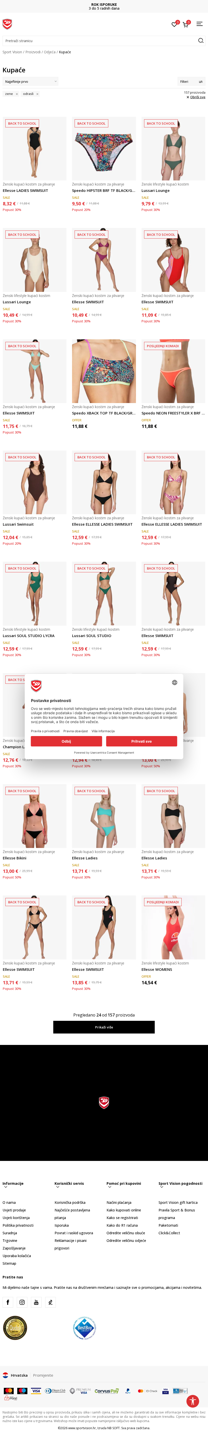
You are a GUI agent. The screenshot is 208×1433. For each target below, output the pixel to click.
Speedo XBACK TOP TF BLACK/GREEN (104, 412)
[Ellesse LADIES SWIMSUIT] (34, 148)
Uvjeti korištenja (16, 1217)
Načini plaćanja (119, 1202)
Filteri (184, 81)
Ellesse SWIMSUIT (88, 301)
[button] (104, 41)
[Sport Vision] (7, 23)
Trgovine (10, 1240)
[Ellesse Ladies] (104, 816)
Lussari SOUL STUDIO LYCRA (29, 635)
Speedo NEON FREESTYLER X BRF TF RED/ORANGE (173, 412)
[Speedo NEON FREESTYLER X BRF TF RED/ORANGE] (173, 371)
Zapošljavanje (14, 1248)
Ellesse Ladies (85, 857)
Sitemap (9, 1263)
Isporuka (62, 1225)
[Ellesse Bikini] (34, 816)
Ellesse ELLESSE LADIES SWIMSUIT (102, 524)
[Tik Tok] (50, 1302)
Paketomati (168, 1225)
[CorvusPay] (106, 1390)
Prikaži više (104, 1027)
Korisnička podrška (70, 1202)
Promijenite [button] (43, 1375)
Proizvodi (33, 51)
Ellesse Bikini (14, 857)
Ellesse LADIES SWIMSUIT (25, 190)
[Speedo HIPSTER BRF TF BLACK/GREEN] (104, 148)
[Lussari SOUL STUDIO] (104, 593)
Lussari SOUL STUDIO (91, 635)
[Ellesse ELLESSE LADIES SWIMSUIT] (104, 482)
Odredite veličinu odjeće (126, 1240)
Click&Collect (169, 1232)
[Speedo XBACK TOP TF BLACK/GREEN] (104, 371)
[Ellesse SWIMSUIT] (104, 260)
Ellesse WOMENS (157, 969)
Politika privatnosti (18, 1225)
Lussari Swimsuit (18, 524)
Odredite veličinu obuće (126, 1232)
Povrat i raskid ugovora (74, 1232)
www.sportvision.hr (82, 1428)
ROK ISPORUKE (104, 4)
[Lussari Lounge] (173, 148)
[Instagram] (22, 1302)
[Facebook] (8, 1302)
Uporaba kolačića (17, 1255)
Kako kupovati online (124, 1210)
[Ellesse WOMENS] (173, 927)
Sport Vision (12, 51)
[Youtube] (36, 1302)
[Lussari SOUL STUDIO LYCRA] (34, 593)
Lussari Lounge (156, 190)
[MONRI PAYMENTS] (11, 1397)
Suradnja (10, 1232)
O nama (9, 1202)
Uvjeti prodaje (14, 1210)
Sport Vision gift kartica (178, 1202)
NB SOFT (113, 1428)
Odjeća (50, 51)
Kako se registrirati (122, 1217)
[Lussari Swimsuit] (34, 482)
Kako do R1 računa (122, 1225)
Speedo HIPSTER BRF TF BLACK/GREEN (104, 190)
